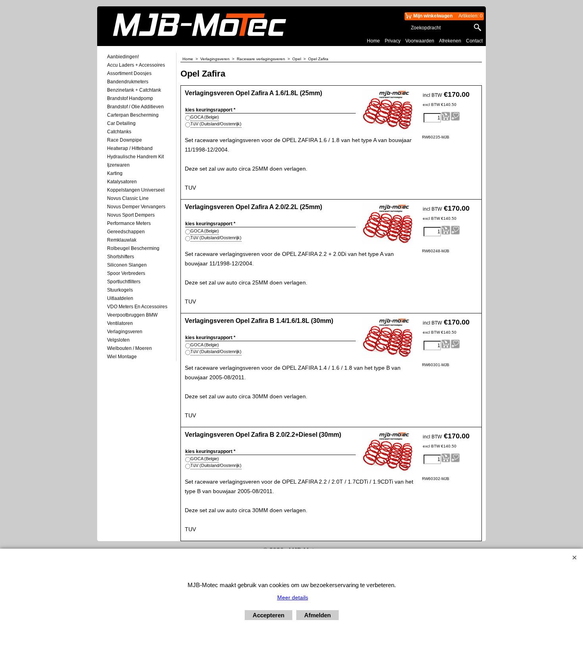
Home (373, 41)
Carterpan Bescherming (133, 115)
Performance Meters (129, 223)
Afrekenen (450, 41)
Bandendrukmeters (127, 82)
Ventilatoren (120, 323)
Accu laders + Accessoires (136, 65)
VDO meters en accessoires (137, 306)
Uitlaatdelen (120, 298)
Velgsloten (118, 340)
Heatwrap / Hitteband (130, 148)
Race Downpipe (124, 140)
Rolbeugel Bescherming (133, 248)
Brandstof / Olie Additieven (135, 106)
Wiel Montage (122, 356)
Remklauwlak (121, 240)
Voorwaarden (419, 41)
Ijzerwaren (118, 165)
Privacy (393, 41)
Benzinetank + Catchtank (134, 90)
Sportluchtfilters (123, 281)
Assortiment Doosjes (129, 73)
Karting (115, 173)
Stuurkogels (120, 290)
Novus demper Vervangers (136, 206)
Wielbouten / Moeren (129, 348)
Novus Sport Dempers (131, 215)
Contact (474, 41)
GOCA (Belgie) (204, 117)
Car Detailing (121, 123)
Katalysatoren (122, 181)
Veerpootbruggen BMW (132, 315)
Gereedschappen (126, 231)
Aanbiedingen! (123, 57)
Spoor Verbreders (126, 273)
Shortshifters (120, 256)
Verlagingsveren (124, 331)
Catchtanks (119, 131)
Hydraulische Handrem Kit (135, 156)
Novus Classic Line (128, 198)
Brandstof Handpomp (130, 98)
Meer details (292, 597)
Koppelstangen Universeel (136, 190)
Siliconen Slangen (127, 265)
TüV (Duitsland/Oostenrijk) (216, 123)
